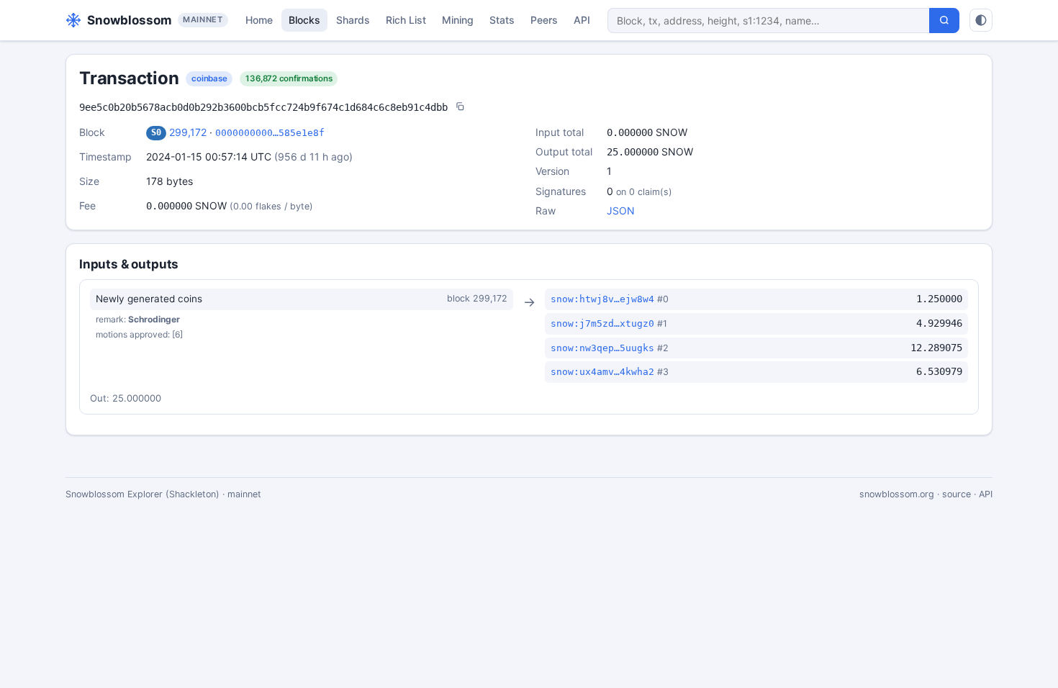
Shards (353, 20)
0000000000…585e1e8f (270, 132)
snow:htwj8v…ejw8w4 (602, 299)
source (956, 494)
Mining (458, 20)
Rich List (406, 20)
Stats (502, 20)
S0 (156, 132)
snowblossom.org (896, 494)
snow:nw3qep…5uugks (602, 348)
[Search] (944, 20)
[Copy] (460, 107)
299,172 (188, 132)
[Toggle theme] (981, 20)
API (582, 20)
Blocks (304, 20)
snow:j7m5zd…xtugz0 (602, 323)
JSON (621, 210)
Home (259, 20)
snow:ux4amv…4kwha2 (602, 371)
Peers (544, 20)
